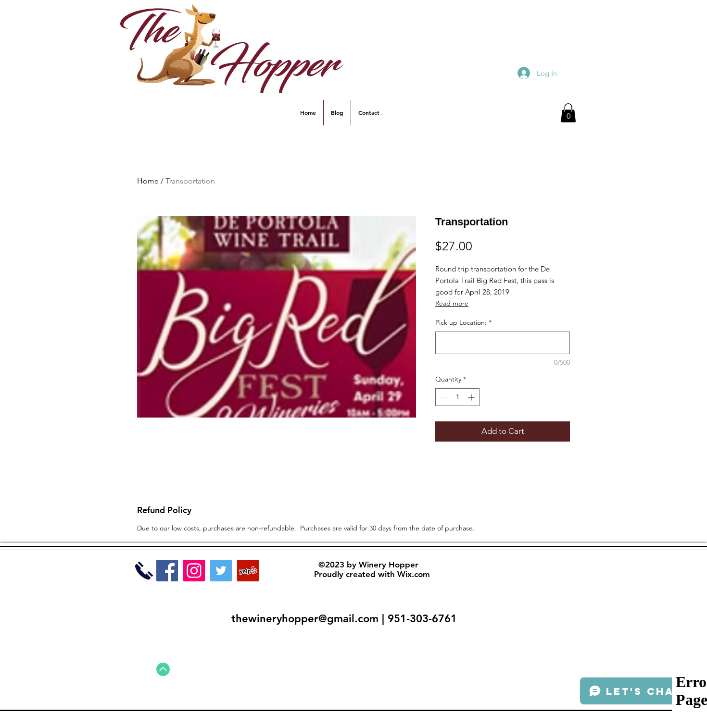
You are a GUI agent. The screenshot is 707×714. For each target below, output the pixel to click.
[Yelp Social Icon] (248, 570)
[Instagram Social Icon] (194, 570)
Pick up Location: (463, 322)
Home (148, 180)
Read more (451, 303)
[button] (568, 112)
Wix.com (413, 574)
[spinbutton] (457, 397)
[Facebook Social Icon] (167, 570)
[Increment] (472, 397)
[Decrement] (443, 397)
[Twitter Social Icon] (221, 570)
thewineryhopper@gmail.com (305, 618)
